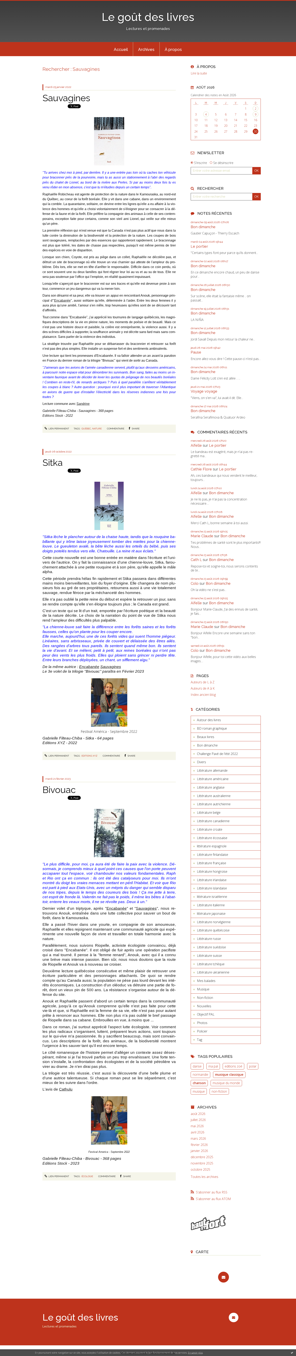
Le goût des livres (148, 17)
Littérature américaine (213, 779)
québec (86, 428)
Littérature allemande (212, 770)
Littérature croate (209, 829)
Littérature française (211, 863)
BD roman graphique (212, 728)
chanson (199, 1083)
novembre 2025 (202, 1163)
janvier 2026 (199, 1151)
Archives (146, 49)
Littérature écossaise (212, 838)
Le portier (199, 246)
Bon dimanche (203, 227)
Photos (202, 1023)
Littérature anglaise (211, 787)
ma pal (213, 1066)
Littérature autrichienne (214, 804)
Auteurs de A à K (203, 688)
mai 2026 (197, 1126)
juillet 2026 (198, 1120)
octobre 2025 (200, 1169)
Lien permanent (58, 428)
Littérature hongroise (212, 871)
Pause (196, 352)
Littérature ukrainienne (213, 972)
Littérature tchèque (211, 964)
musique (199, 1091)
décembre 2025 (202, 1157)
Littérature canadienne (213, 821)
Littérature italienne (211, 905)
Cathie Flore (201, 469)
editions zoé (233, 1066)
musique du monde (226, 1083)
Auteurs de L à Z (202, 682)
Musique (203, 989)
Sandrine (83, 403)
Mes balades (206, 981)
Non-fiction (205, 997)
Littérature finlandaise (212, 854)
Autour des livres (209, 720)
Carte (202, 1252)
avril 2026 (197, 1132)
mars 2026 (198, 1138)
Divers (201, 762)
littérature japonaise (211, 913)
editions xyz (89, 755)
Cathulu (65, 1089)
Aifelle (196, 445)
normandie (200, 1074)
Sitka (52, 462)
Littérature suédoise (211, 947)
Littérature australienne (214, 796)
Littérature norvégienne (214, 922)
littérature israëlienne (212, 896)
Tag (199, 1039)
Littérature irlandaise (212, 880)
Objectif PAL (205, 1014)
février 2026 (199, 1145)
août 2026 (198, 1114)
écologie (87, 1176)
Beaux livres (205, 737)
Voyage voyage (204, 391)
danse (197, 1066)
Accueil (121, 49)
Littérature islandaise (212, 888)
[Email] (223, 1277)
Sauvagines (66, 98)
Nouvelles (204, 1006)
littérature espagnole (212, 846)
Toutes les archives (204, 1177)
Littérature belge (208, 812)
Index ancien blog (203, 695)
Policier (202, 1031)
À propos (173, 49)
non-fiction (219, 1091)
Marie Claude (202, 536)
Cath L (196, 560)
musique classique (229, 1074)
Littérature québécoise (213, 930)
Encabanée (62, 300)
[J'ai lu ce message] (292, 1352)
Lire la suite (199, 73)
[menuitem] (121, 49)
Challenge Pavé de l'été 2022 (217, 754)
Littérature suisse (209, 955)
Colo (195, 583)
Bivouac (59, 790)
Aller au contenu (13, 3)
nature (97, 428)
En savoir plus (195, 1352)
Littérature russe (209, 938)
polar (253, 1066)
